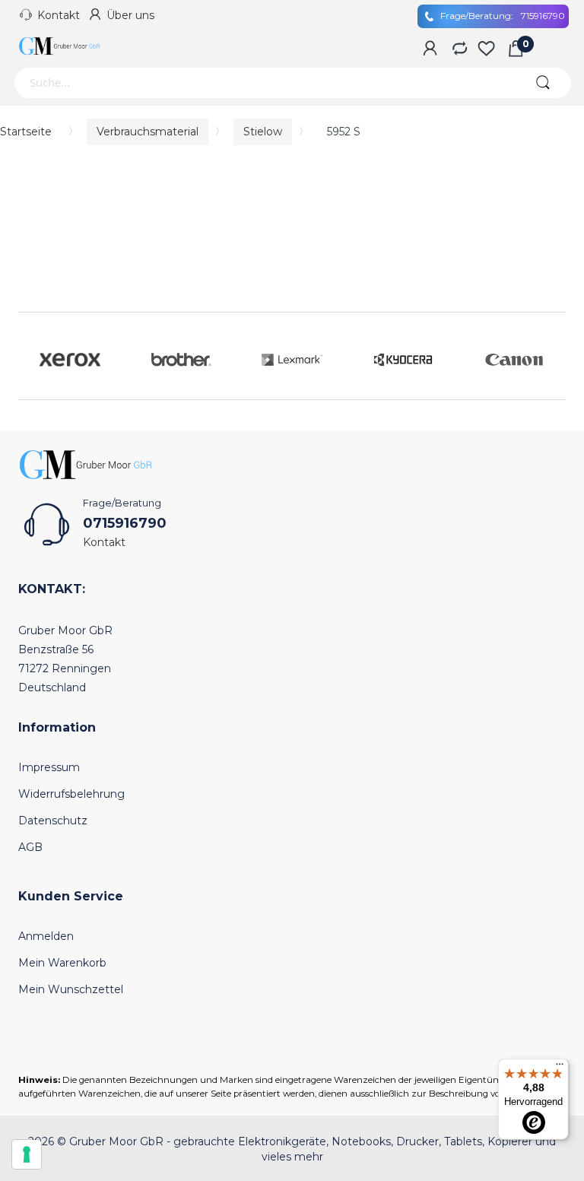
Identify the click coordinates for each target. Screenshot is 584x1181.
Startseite (26, 131)
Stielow (262, 131)
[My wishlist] (486, 49)
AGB (30, 847)
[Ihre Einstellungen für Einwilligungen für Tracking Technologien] (26, 1154)
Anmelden (46, 936)
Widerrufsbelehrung (71, 794)
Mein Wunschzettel (70, 989)
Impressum (49, 767)
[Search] (542, 83)
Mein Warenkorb (62, 963)
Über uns (130, 15)
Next (550, 356)
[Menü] (560, 1068)
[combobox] (263, 83)
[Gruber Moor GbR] (60, 46)
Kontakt (58, 15)
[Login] (430, 49)
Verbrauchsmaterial (147, 131)
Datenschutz (52, 820)
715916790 (502, 15)
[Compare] (458, 49)
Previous (33, 356)
